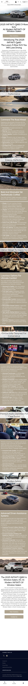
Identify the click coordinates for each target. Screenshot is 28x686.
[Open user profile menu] (23, 683)
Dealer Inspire (19, 676)
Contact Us (14, 617)
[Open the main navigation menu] (2, 2)
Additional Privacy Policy (7, 667)
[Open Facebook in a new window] (7, 655)
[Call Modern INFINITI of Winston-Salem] (20, 1)
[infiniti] (7, 2)
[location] (18, 1)
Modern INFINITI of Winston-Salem (14, 4)
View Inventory (14, 36)
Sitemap (4, 663)
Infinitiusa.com (6, 670)
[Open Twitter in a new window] (3, 655)
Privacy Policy (5, 665)
